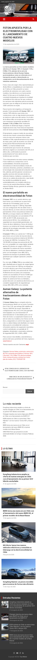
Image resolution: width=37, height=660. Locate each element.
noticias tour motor (24, 357)
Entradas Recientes (11, 598)
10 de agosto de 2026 (9, 518)
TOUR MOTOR (20, 359)
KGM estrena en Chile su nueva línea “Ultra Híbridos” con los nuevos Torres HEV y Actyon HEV (18, 421)
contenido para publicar (15, 353)
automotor (22, 351)
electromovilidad (26, 355)
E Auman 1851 (28, 353)
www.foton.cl (7, 341)
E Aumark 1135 (8, 355)
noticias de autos (12, 357)
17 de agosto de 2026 (16, 630)
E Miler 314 (16, 355)
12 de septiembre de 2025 (11, 44)
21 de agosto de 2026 (9, 484)
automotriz (29, 351)
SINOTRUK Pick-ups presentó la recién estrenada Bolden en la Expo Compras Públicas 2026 (18, 434)
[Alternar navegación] (4, 19)
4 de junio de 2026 (8, 554)
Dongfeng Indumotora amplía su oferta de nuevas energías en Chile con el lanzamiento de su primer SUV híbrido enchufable (18, 409)
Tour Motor (23, 657)
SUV (14, 359)
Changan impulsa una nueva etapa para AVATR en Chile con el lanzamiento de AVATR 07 (20, 616)
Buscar (5, 387)
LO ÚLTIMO (8, 448)
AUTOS (5, 353)
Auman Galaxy (14, 351)
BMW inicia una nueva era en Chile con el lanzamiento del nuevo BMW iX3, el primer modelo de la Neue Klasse (16, 427)
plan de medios (7, 359)
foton (4, 357)
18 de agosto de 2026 (16, 620)
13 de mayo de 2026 (9, 586)
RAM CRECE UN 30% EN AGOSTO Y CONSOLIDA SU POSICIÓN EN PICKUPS (19, 378)
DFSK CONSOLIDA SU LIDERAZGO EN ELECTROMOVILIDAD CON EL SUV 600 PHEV (19, 370)
